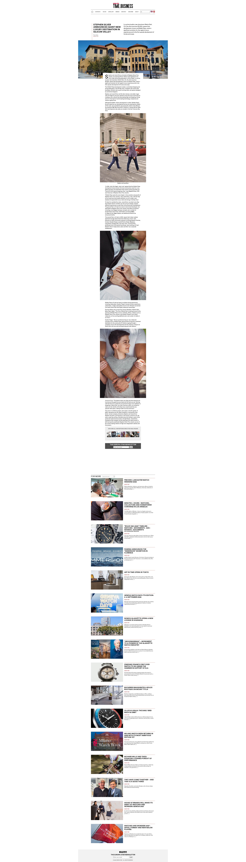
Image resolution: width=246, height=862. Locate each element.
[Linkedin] (124, 852)
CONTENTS (97, 11)
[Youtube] (126, 852)
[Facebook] (120, 852)
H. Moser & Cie (109, 213)
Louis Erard (108, 223)
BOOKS (104, 11)
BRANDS (117, 11)
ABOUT (136, 11)
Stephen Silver (132, 191)
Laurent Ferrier (122, 222)
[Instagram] (122, 852)
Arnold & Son (115, 223)
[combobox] (108, 476)
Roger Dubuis (117, 213)
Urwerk (107, 222)
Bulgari (115, 210)
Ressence (132, 222)
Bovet (127, 222)
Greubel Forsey (113, 222)
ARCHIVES (123, 11)
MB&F (132, 211)
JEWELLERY (111, 11)
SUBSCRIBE (130, 11)
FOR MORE (96, 476)
